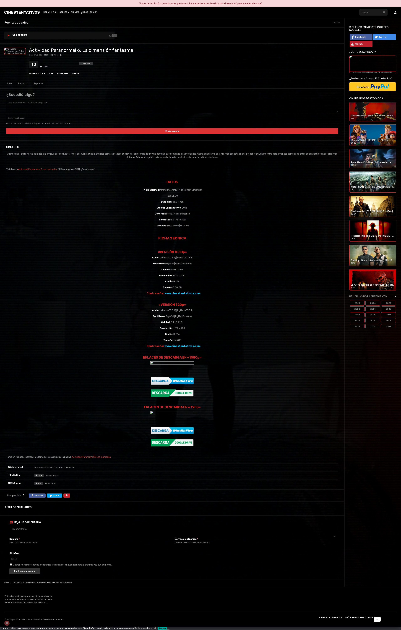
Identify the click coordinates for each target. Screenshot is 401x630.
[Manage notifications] (6, 623)
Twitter (383, 37)
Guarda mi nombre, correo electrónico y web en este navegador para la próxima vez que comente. (62, 564)
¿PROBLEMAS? (89, 12)
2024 (373, 303)
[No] (168, 629)
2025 (357, 303)
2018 (372, 315)
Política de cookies (354, 617)
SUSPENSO (62, 73)
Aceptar (162, 628)
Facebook (360, 37)
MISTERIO (34, 73)
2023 (388, 303)
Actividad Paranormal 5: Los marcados (37, 169)
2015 (372, 320)
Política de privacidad (330, 617)
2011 (388, 326)
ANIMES (75, 12)
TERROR (75, 73)
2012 (372, 326)
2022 (357, 309)
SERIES (63, 12)
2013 (357, 326)
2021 (372, 309)
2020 (388, 309)
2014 (388, 320)
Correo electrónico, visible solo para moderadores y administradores (39, 123)
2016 (357, 320)
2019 (357, 315)
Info (9, 83)
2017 (388, 315)
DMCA (370, 617)
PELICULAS (49, 12)
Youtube (359, 44)
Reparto (22, 83)
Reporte (38, 83)
